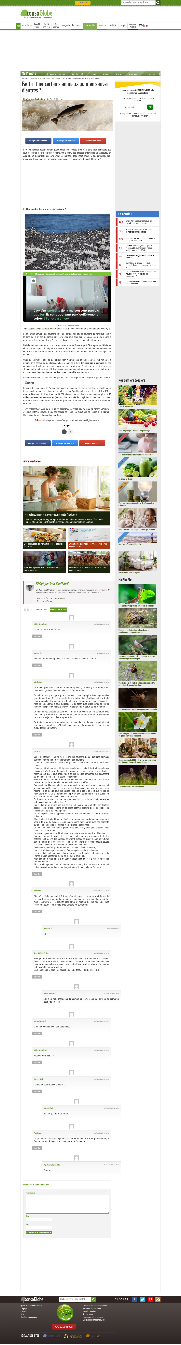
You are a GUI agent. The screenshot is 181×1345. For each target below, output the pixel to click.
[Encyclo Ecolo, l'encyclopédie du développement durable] (93, 1336)
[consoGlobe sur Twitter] (142, 1299)
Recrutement (88, 1314)
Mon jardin (66, 25)
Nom (27, 1216)
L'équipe (24, 1308)
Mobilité (113, 25)
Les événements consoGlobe (94, 1320)
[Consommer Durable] (73, 1336)
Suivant (24, 114)
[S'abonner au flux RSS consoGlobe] (157, 1299)
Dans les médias (89, 1311)
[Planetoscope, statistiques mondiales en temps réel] (52, 1336)
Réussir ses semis (125, 406)
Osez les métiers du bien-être (130, 544)
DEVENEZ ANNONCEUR (64, 1327)
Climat (93, 74)
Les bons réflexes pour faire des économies (135, 455)
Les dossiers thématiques (93, 1317)
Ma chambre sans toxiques (129, 572)
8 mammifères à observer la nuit (131, 786)
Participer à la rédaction (92, 1308)
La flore (106, 74)
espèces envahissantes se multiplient (45, 328)
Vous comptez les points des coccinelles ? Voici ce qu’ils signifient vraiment (137, 734)
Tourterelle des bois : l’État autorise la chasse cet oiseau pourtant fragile (136, 657)
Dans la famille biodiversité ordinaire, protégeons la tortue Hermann (133, 631)
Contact (24, 1311)
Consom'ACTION (132, 25)
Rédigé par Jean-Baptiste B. (52, 584)
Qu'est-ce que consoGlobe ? (31, 1306)
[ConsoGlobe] (37, 13)
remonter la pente (65, 345)
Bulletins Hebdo (78, 74)
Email (27, 1224)
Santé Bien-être (46, 25)
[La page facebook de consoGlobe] (134, 1299)
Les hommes (150, 74)
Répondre (37, 636)
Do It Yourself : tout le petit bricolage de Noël (136, 529)
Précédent (110, 114)
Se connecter (83, 3)
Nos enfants (77, 25)
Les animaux (133, 74)
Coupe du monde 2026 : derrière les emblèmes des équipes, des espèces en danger (137, 761)
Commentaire (30, 1193)
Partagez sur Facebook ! (38, 140)
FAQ (22, 1314)
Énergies (123, 25)
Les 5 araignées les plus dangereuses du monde (137, 709)
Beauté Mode (37, 25)
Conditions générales (29, 1317)
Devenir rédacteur (45, 601)
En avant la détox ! (125, 479)
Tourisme (102, 25)
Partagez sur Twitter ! (66, 140)
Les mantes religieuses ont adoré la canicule (136, 606)
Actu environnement (57, 74)
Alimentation (26, 25)
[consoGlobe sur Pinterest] (150, 1299)
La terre (119, 74)
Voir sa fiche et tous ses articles (51, 598)
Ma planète (90, 25)
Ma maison (56, 25)
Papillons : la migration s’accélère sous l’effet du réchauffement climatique (136, 684)
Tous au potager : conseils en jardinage (134, 430)
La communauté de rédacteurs (95, 1306)
